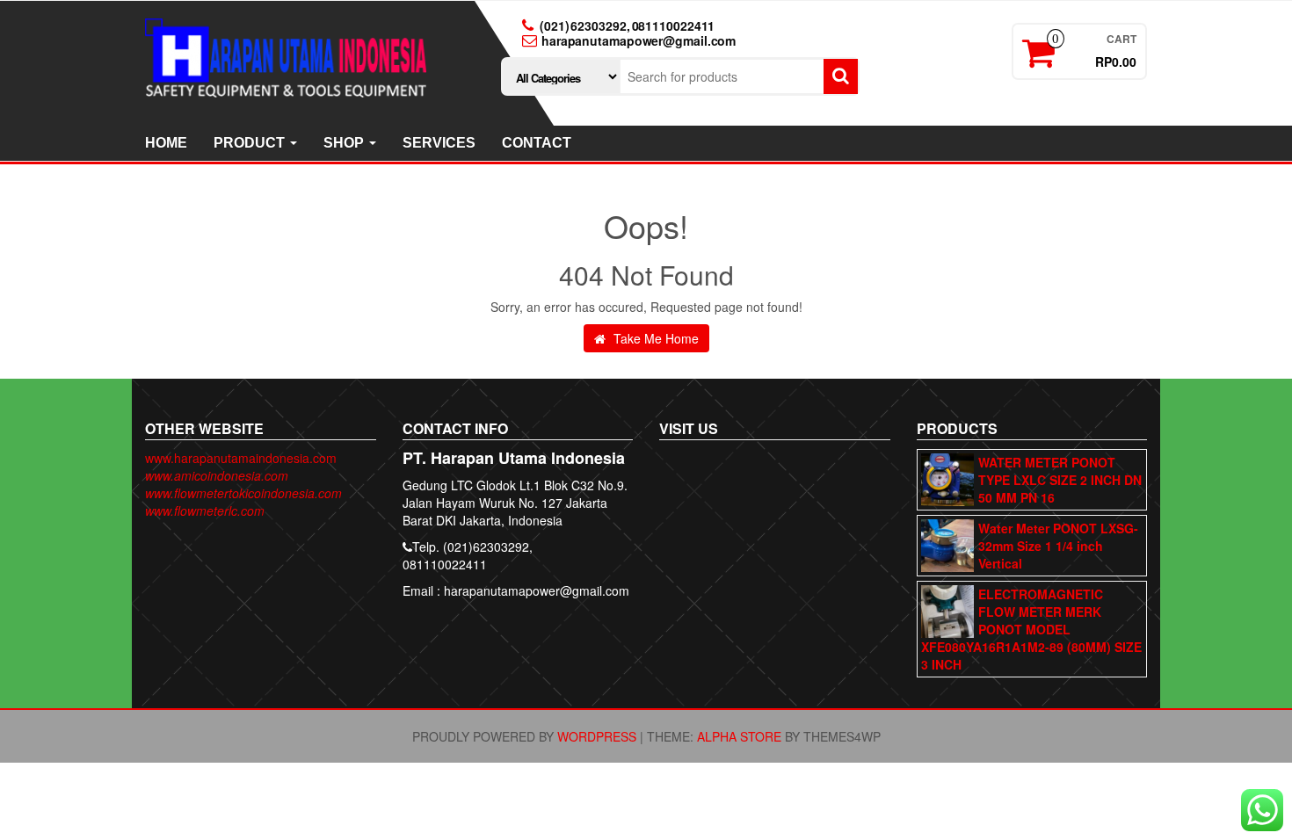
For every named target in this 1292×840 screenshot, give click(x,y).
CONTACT (536, 142)
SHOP (345, 142)
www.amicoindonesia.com (216, 475)
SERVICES (439, 142)
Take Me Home (654, 338)
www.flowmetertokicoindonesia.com (243, 493)
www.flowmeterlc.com (205, 510)
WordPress (596, 736)
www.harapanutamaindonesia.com (241, 458)
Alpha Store (739, 736)
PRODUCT (251, 142)
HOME (166, 142)
